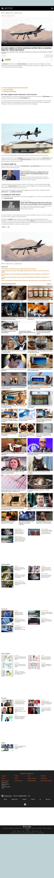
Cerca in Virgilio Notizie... (20, 796)
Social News (44, 778)
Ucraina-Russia (18, 780)
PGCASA (23, 828)
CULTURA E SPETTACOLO (19, 581)
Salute (16, 778)
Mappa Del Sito (15, 799)
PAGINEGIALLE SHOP (18, 828)
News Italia (48, 799)
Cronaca (4, 776)
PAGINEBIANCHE (28, 828)
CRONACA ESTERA (11, 15)
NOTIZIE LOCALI (17, 618)
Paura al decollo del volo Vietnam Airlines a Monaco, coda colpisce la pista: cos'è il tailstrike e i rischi (26, 280)
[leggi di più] (51, 60)
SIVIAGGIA (40, 828)
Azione (4, 227)
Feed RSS (5, 799)
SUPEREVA (27, 829)
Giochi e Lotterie (32, 778)
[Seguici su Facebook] (25, 805)
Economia (43, 776)
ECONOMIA (17, 655)
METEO (16, 715)
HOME (2, 15)
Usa (8, 227)
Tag (40, 799)
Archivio (33, 799)
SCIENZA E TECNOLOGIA (19, 700)
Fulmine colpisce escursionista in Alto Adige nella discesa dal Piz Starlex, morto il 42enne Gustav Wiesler (25, 271)
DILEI (37, 828)
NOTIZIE (8, 8)
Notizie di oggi (5, 780)
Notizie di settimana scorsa (6, 787)
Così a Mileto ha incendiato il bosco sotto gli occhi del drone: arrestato (18, 269)
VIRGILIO (7, 828)
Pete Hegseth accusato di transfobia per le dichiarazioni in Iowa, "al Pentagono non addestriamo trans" (25, 274)
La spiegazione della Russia (9, 91)
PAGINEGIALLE (11, 828)
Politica (16, 776)
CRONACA (16, 566)
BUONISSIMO (49, 828)
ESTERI (5, 15)
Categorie (24, 799)
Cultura (3, 778)
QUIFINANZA (44, 828)
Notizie (8, 795)
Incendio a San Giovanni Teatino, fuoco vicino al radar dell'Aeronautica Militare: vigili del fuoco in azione (25, 277)
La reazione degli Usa (8, 89)
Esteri (29, 776)
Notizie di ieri (5, 782)
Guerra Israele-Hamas (46, 780)
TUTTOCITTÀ (34, 828)
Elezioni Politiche (32, 780)
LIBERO (4, 828)
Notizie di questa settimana (5, 784)
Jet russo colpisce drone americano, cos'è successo (15, 87)
